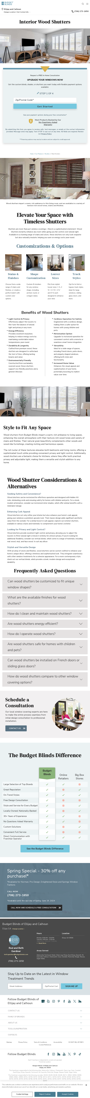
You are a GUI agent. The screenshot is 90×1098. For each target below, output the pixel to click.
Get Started (45, 106)
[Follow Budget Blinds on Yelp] (48, 1001)
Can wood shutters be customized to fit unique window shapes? (41, 584)
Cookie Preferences (45, 1045)
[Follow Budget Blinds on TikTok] (80, 1054)
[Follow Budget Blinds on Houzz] (80, 1001)
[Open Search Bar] (83, 4)
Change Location (17, 929)
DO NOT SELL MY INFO (76, 1042)
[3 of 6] (44, 194)
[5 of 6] (48, 194)
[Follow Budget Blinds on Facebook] (64, 1001)
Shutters (47, 154)
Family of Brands (16, 1016)
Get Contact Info (23, 12)
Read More (42, 943)
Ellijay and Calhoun (12, 9)
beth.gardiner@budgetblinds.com (16, 954)
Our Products (39, 154)
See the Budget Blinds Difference (45, 848)
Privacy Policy (46, 134)
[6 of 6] (50, 194)
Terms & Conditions (40, 1042)
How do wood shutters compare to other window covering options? (43, 679)
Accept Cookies (68, 1094)
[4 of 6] (46, 194)
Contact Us (15, 728)
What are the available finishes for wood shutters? (37, 600)
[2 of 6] (41, 194)
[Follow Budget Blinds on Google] (43, 1001)
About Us (12, 1022)
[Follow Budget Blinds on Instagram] (53, 1001)
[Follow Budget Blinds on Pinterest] (58, 1001)
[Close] (86, 1085)
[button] (9, 12)
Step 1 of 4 (46, 93)
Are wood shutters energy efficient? (33, 623)
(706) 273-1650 (81, 11)
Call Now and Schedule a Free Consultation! (33, 908)
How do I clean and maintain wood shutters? (39, 613)
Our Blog (12, 1034)
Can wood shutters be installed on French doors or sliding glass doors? (43, 663)
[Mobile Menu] (87, 4)
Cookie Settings (22, 1094)
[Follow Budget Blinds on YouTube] (69, 1001)
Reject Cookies (45, 1094)
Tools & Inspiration (17, 1028)
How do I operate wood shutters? (31, 634)
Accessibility (58, 1042)
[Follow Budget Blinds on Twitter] (74, 1001)
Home (31, 154)
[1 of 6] (39, 194)
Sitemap (9, 1042)
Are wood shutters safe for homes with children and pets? (41, 647)
